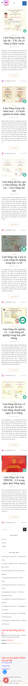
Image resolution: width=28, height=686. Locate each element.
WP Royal (18, 677)
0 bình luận (23, 81)
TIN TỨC (4, 543)
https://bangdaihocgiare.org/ (14, 643)
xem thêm (14, 75)
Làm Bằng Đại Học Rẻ (10, 81)
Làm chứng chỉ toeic (7, 662)
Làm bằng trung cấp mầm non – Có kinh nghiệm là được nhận (14, 111)
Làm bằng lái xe (6, 669)
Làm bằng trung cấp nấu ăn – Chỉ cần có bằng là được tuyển (14, 40)
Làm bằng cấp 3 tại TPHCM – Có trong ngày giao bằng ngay (14, 480)
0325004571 (10, 640)
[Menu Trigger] (24, 3)
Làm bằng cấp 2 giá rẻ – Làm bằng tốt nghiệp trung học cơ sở (14, 259)
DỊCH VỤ (14, 35)
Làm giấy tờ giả (6, 666)
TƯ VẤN (4, 546)
